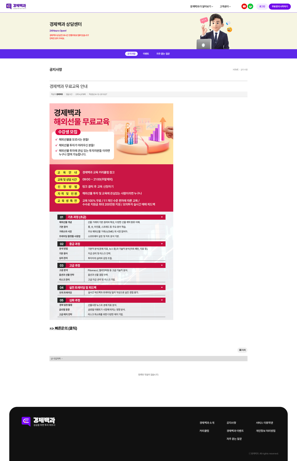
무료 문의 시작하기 (280, 6)
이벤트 (146, 53)
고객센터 (224, 6)
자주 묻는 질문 (163, 53)
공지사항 (131, 53)
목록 (243, 350)
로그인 (262, 6)
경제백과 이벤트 (235, 430)
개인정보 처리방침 (265, 430)
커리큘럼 (204, 430)
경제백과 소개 (207, 422)
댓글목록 (56, 358)
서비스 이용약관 (264, 422)
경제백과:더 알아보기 (200, 6)
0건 (70, 94)
